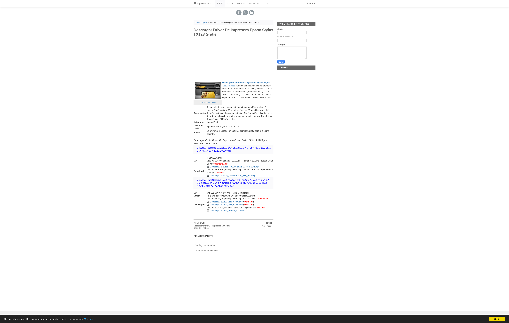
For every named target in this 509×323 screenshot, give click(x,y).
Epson (204, 22)
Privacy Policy (254, 3)
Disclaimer (241, 3)
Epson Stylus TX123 (208, 102)
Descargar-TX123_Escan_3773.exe (227, 210)
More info (88, 319)
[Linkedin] (251, 12)
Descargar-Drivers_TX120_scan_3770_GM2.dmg (234, 167)
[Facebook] (239, 12)
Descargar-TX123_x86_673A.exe (226, 205)
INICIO (220, 3)
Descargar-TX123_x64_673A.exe (226, 202)
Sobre (229, 3)
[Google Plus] (245, 12)
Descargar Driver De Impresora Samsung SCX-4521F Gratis (212, 227)
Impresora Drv (203, 3)
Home (197, 22)
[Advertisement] (233, 59)
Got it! (497, 318)
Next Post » (267, 226)
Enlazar (310, 3)
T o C (266, 3)
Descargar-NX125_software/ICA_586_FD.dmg (233, 175)
